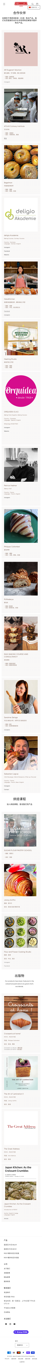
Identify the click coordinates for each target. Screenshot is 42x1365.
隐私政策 (7, 1277)
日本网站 (7, 1312)
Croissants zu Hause (10, 1048)
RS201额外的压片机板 (11, 1253)
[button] (4, 4)
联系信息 (34, 1359)
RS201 (14, 1245)
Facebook (7, 966)
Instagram (7, 82)
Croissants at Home (10, 1049)
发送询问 (7, 1292)
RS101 (14, 1249)
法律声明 (22, 1362)
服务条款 (7, 1281)
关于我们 (7, 1269)
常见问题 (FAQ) (9, 1297)
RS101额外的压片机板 (11, 1258)
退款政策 (7, 1273)
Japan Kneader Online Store (20, 1356)
